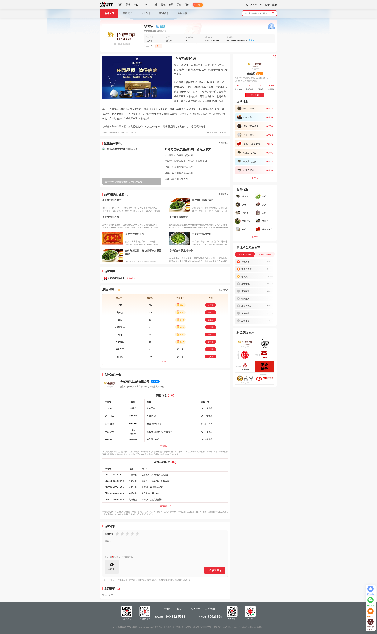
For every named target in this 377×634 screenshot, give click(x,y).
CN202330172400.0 (114, 493)
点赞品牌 (255, 94)
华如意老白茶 (153, 439)
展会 (179, 4)
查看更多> (223, 142)
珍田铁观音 (246, 305)
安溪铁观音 (246, 269)
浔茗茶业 (245, 291)
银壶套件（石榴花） (151, 493)
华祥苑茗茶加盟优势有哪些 (179, 173)
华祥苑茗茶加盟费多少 (176, 178)
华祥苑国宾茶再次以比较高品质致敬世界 (186, 161)
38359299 (109, 432)
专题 (155, 4)
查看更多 (164, 445)
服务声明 (195, 608)
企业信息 (146, 13)
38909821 (109, 439)
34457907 (109, 415)
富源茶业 (245, 313)
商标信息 (164, 13)
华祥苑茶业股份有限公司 (134, 381)
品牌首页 (109, 13)
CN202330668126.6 (114, 474)
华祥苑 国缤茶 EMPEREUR (159, 432)
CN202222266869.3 (114, 499)
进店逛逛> (131, 278)
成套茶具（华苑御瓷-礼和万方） (156, 480)
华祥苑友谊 (152, 415)
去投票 (210, 305)
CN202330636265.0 (114, 486)
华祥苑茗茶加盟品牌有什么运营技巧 (188, 149)
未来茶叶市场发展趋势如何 (179, 155)
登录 (267, 4)
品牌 (128, 4)
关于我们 (167, 608)
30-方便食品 (207, 408)
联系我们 (210, 608)
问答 (147, 4)
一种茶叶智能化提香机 (152, 499)
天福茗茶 (245, 261)
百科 (187, 4)
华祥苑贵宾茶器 (154, 423)
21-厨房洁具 (207, 423)
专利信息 (182, 13)
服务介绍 (181, 608)
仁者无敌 (151, 408)
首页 (120, 4)
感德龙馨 (245, 283)
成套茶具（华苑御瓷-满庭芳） (155, 474)
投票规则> (223, 289)
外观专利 (133, 474)
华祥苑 (244, 276)
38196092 (109, 423)
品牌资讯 (127, 13)
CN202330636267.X (114, 480)
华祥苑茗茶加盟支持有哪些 (179, 167)
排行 (136, 4)
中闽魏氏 (245, 298)
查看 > (251, 40)
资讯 (171, 4)
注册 (274, 4)
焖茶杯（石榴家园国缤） (153, 486)
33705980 (109, 408)
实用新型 (133, 499)
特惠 (163, 4)
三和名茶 (245, 320)
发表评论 (216, 570)
